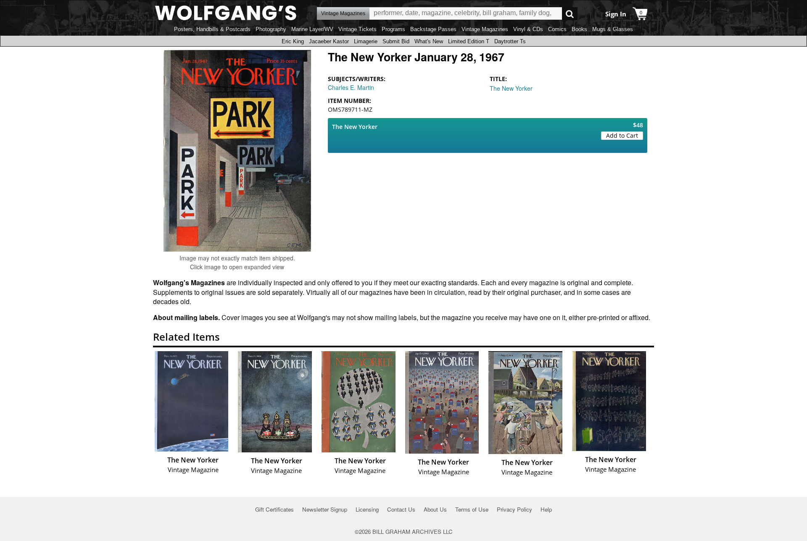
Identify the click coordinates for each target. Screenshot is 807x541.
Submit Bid (395, 41)
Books (579, 29)
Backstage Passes (433, 29)
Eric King (293, 41)
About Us (435, 509)
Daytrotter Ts (510, 41)
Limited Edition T (468, 41)
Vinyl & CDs (528, 29)
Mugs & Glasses (612, 29)
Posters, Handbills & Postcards (212, 29)
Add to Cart (622, 135)
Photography (271, 29)
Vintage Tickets (357, 29)
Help (546, 509)
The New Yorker (511, 88)
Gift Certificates (274, 509)
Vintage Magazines (485, 29)
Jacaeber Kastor (329, 41)
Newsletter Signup (324, 509)
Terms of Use (471, 509)
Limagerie (365, 41)
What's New (428, 41)
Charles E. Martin (351, 87)
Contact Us (401, 509)
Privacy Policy (514, 509)
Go (570, 13)
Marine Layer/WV (312, 29)
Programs (393, 29)
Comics (557, 29)
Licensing (367, 509)
